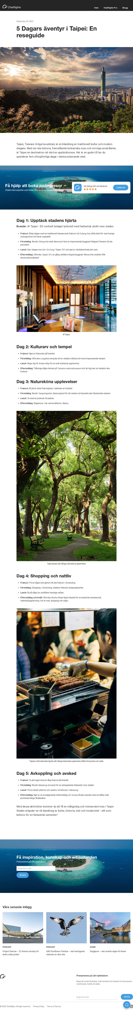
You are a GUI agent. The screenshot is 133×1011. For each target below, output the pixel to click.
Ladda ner (120, 187)
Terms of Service (54, 1006)
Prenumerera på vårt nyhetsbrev (92, 976)
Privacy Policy (38, 1006)
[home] (13, 7)
